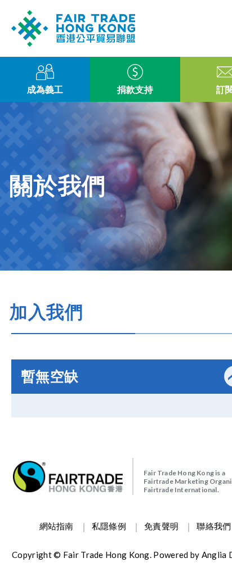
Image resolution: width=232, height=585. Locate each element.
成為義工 (45, 89)
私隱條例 (109, 526)
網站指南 (56, 526)
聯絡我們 (214, 526)
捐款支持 (135, 89)
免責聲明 (161, 526)
